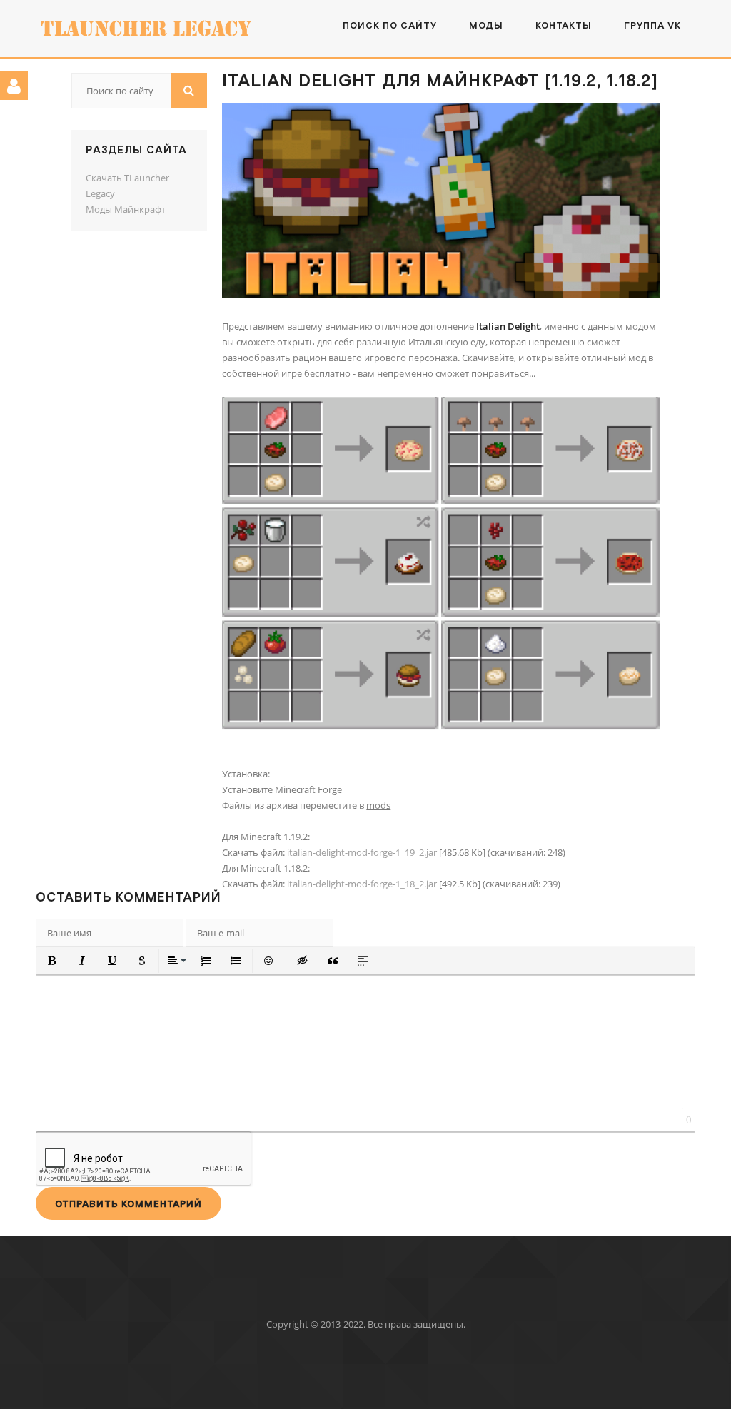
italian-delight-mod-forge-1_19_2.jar (362, 852)
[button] (52, 960)
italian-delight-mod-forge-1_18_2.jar (362, 883)
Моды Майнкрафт (126, 209)
